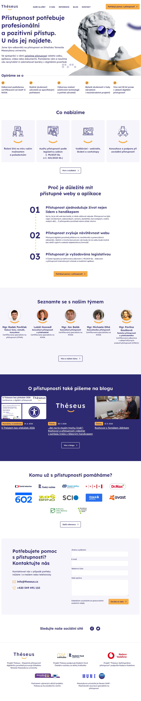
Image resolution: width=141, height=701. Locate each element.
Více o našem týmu (69, 359)
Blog (75, 7)
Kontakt (86, 7)
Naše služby (39, 7)
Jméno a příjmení (78, 550)
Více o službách (69, 170)
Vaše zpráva (76, 578)
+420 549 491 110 (28, 587)
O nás (52, 7)
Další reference (69, 524)
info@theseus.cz (27, 581)
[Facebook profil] (92, 629)
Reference (64, 7)
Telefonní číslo (77, 568)
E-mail (74, 559)
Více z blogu (69, 445)
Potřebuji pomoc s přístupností (121, 7)
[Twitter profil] (98, 629)
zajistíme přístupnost (36, 55)
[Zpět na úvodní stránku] (9, 7)
